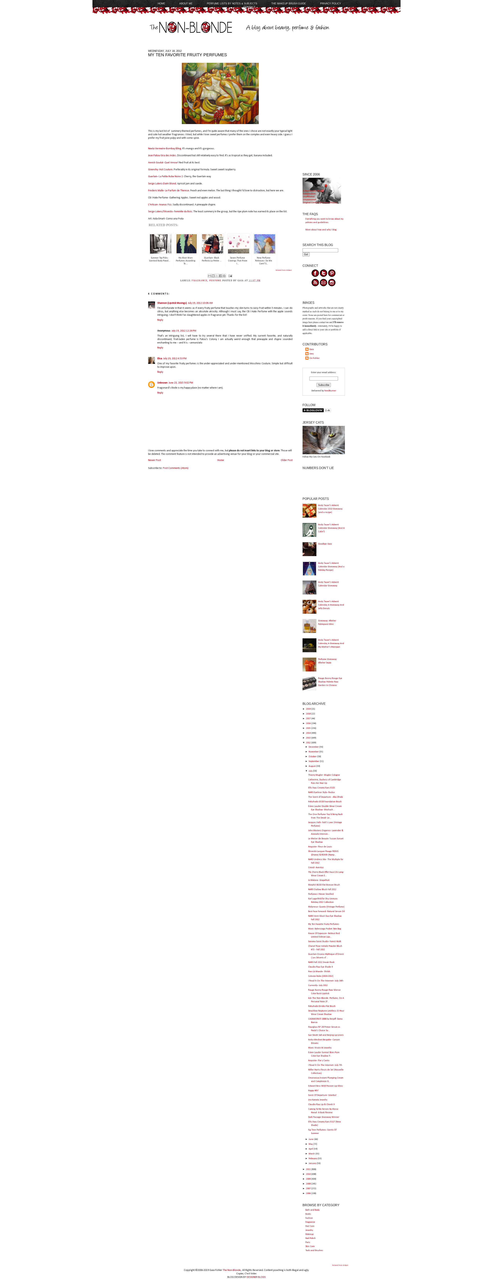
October (313, 756)
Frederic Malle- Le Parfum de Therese (168, 190)
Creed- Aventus (316, 867)
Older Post (287, 460)
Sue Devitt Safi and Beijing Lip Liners (326, 1035)
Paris (307, 1242)
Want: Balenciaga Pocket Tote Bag (324, 929)
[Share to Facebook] (220, 276)
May (311, 1144)
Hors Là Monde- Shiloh (319, 971)
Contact (249, 7)
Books (308, 1214)
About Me (186, 3)
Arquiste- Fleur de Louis (320, 847)
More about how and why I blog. (321, 230)
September (314, 761)
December (314, 747)
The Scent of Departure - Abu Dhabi (325, 797)
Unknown (162, 382)
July (311, 771)
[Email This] (209, 276)
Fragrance (310, 1222)
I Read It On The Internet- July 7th (325, 1065)
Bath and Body (312, 1210)
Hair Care (309, 1226)
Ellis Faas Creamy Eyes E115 (321, 788)
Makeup (309, 1234)
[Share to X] (217, 276)
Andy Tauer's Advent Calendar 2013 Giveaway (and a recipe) (330, 509)
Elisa (159, 358)
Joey (311, 354)
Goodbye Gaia (325, 544)
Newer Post (154, 460)
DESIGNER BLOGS (256, 1277)
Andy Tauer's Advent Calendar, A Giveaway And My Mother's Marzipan (331, 643)
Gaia (311, 349)
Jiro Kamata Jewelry (317, 1100)
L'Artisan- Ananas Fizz (160, 204)
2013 (308, 738)
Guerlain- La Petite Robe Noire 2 (165, 176)
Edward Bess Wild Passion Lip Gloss (325, 1086)
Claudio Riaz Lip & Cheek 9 (321, 1104)
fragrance (199, 280)
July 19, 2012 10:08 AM (200, 303)
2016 (308, 723)
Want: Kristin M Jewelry (319, 1048)
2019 (308, 709)
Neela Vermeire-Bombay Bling (164, 148)
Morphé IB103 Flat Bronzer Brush (324, 885)
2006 (308, 1193)
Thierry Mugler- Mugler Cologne (324, 775)
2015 (308, 728)
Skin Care (310, 1246)
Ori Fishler (314, 358)
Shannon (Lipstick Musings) (172, 303)
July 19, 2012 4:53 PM (175, 358)
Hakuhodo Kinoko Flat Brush (321, 1006)
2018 (308, 714)
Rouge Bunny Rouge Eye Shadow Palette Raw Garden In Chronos (330, 681)
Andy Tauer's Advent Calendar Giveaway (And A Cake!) (331, 528)
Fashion (309, 1218)
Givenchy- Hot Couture (160, 169)
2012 (308, 743)
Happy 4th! (313, 1090)
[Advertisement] (324, 107)
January (313, 1163)
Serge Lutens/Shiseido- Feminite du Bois (170, 211)
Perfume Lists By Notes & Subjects (232, 3)
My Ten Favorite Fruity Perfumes (323, 924)
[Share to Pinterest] (224, 276)
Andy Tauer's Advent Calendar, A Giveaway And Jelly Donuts (331, 605)
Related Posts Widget (284, 270)
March (312, 1154)
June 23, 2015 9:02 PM (181, 382)
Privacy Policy (330, 3)
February (313, 1158)
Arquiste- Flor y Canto (318, 1060)
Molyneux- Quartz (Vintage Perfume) (326, 907)
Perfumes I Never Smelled (321, 894)
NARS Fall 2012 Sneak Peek (321, 962)
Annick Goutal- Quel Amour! (163, 162)
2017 (308, 719)
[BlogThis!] (213, 276)
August (312, 766)
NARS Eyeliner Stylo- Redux (321, 792)
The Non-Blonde (232, 1270)
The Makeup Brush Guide (288, 3)
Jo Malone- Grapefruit (319, 880)
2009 (308, 1179)
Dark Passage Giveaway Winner (323, 1117)
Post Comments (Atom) (175, 468)
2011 (308, 1169)
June (311, 1139)
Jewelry (309, 1230)
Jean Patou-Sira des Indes (162, 155)
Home (161, 3)
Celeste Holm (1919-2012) (320, 976)
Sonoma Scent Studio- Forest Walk (324, 941)
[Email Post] (230, 276)
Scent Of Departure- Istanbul (322, 1095)
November (314, 752)
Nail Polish (310, 1238)
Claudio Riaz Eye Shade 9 (320, 967)
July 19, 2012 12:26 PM (184, 330)
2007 (308, 1189)
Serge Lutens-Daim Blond (162, 183)
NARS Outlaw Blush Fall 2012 (322, 889)
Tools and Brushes (314, 1250)
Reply (160, 320)
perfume (215, 280)
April (311, 1149)
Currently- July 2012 (318, 985)
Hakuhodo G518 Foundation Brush (325, 802)
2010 (308, 1174)
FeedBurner (330, 391)
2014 (308, 733)
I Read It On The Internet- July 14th (325, 981)
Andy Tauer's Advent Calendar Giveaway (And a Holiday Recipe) (331, 566)
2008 (308, 1184)
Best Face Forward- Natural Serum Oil (326, 911)
